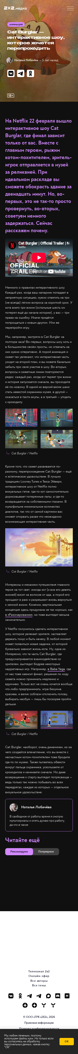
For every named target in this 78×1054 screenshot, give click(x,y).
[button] (70, 8)
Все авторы (39, 981)
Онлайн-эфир (39, 976)
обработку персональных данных (22, 1043)
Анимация (16, 24)
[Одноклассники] (20, 996)
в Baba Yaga (56, 669)
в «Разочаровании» (18, 615)
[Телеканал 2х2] (29, 996)
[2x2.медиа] (39, 996)
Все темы (39, 985)
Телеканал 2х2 (39, 971)
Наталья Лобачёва (26, 60)
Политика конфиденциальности (39, 1028)
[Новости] (53, 1005)
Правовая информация (39, 1023)
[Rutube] (67, 996)
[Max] (48, 996)
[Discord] (57, 996)
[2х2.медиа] (34, 1005)
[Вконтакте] (11, 996)
